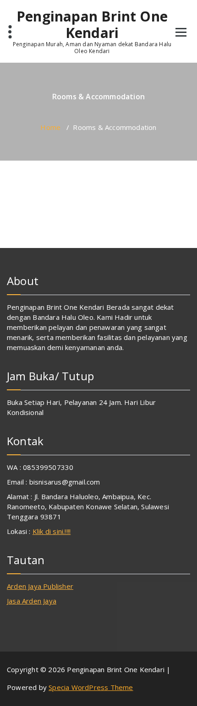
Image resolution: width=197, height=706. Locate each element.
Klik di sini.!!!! (52, 531)
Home (50, 127)
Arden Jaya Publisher (40, 586)
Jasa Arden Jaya (31, 600)
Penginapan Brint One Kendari (92, 24)
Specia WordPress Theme (91, 687)
